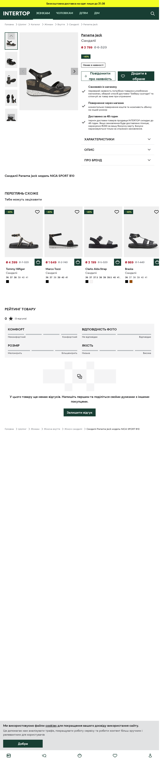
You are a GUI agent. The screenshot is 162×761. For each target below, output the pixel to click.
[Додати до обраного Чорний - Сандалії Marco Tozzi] (76, 212)
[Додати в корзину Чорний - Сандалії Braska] (154, 261)
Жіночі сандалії (73, 428)
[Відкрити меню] (44, 756)
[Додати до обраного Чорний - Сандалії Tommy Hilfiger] (36, 212)
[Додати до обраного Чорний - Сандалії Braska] (153, 212)
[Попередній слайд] (22, 71)
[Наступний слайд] (11, 117)
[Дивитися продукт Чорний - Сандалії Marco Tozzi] (62, 231)
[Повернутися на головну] (16, 13)
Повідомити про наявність (100, 76)
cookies (51, 725)
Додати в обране (139, 76)
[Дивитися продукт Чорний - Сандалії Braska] (140, 231)
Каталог (35, 24)
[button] (22, 71)
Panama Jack (90, 24)
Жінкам (48, 24)
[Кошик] (80, 756)
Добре (23, 743)
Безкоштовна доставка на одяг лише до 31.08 (75, 3)
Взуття (61, 24)
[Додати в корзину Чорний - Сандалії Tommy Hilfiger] (37, 261)
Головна (9, 24)
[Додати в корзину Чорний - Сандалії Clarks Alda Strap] (115, 261)
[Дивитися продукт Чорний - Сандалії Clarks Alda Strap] (101, 231)
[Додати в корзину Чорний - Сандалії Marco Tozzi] (76, 261)
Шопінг (22, 24)
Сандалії (74, 24)
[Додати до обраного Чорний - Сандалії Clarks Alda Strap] (115, 212)
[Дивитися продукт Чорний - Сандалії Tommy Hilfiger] (23, 231)
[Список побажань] (115, 756)
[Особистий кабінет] (150, 756)
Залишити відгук (79, 411)
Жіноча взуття (52, 428)
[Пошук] (153, 13)
